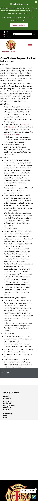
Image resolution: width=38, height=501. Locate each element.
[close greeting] (36, 489)
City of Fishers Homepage (7, 35)
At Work (6, 396)
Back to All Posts (8, 52)
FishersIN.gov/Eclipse (11, 134)
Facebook (25, 124)
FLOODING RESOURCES (19, 25)
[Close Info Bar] (36, 2)
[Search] (34, 34)
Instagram (10, 127)
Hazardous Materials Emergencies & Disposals (9, 405)
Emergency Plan (7, 414)
